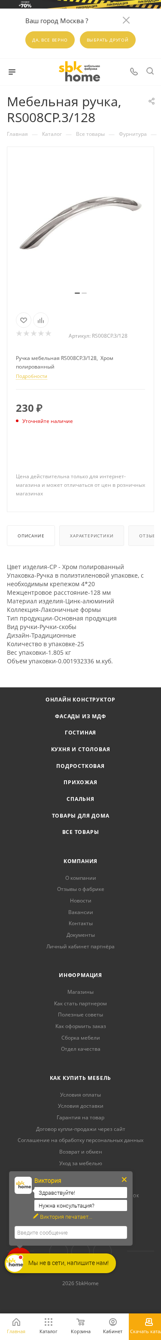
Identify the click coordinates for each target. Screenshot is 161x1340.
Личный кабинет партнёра (80, 946)
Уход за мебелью (80, 1163)
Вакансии (80, 912)
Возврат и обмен (80, 1151)
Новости (80, 900)
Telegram (80, 1251)
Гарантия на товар (80, 1117)
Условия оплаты (80, 1094)
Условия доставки (80, 1105)
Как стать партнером (80, 1003)
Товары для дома (80, 815)
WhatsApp (102, 1251)
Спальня (80, 799)
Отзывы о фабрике (80, 889)
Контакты (81, 923)
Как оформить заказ (80, 1026)
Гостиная (80, 732)
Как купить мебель (81, 1078)
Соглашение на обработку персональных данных (80, 1140)
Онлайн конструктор (80, 699)
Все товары (80, 832)
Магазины (80, 991)
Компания (80, 861)
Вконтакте (58, 1251)
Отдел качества (80, 1048)
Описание (31, 536)
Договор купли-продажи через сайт (80, 1129)
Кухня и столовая (80, 749)
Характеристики (91, 536)
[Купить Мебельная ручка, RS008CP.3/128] (80, 223)
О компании (80, 877)
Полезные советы (80, 1014)
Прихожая (80, 782)
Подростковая (80, 766)
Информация (80, 975)
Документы (81, 934)
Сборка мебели (80, 1037)
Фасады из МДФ (80, 716)
